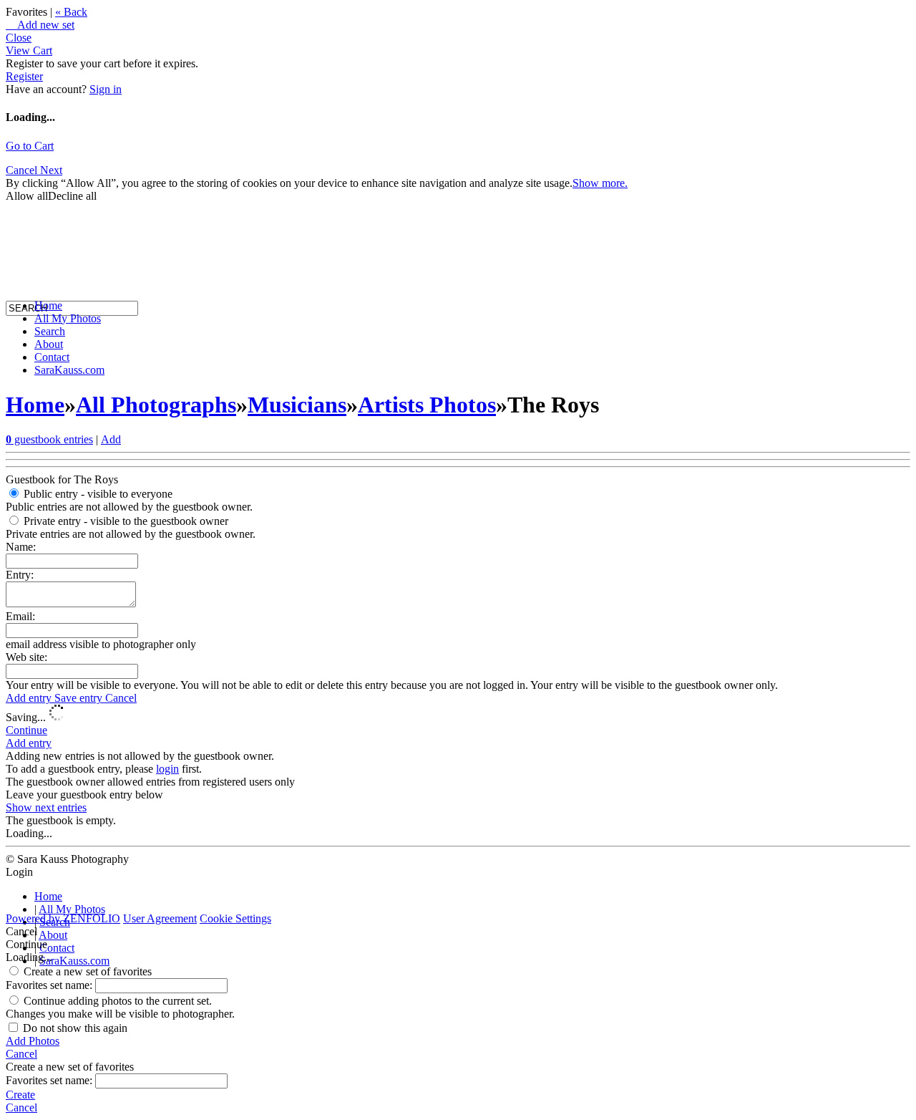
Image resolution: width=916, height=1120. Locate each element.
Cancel (121, 698)
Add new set (40, 25)
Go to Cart (30, 146)
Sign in (105, 89)
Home (48, 305)
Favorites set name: (50, 985)
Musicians (297, 404)
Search (49, 331)
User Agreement (160, 918)
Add (111, 439)
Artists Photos (427, 404)
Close (18, 38)
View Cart (29, 50)
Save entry (79, 698)
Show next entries (46, 807)
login (167, 769)
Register (24, 76)
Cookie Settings (235, 918)
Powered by (63, 918)
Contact (51, 357)
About (48, 344)
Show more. (600, 183)
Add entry (30, 698)
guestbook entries (49, 439)
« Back (71, 12)
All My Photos (67, 318)
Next (51, 170)
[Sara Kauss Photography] (20, 177)
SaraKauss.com (69, 370)
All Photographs (156, 404)
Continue (26, 730)
